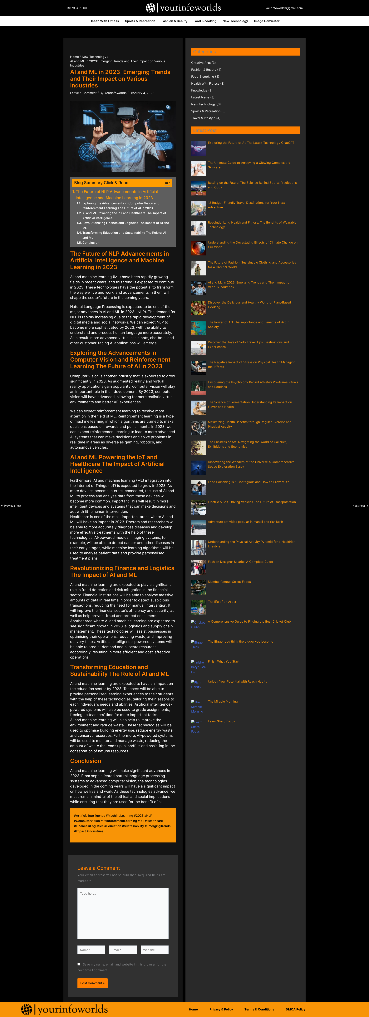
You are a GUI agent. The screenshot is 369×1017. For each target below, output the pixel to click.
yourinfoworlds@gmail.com (284, 8)
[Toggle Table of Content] (165, 182)
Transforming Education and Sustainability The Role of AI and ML (124, 235)
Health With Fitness (104, 21)
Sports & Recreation (140, 21)
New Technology (235, 21)
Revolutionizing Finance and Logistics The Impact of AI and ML (125, 225)
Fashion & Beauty (174, 21)
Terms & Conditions (259, 1009)
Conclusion (90, 242)
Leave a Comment (83, 93)
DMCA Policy (295, 1009)
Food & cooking (205, 21)
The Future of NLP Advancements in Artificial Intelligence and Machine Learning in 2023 (117, 194)
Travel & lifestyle (203, 118)
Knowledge (199, 90)
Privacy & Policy (221, 1009)
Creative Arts (201, 63)
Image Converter (267, 21)
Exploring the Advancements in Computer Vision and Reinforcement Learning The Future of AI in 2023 (121, 205)
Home (193, 1009)
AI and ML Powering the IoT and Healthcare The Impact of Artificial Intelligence (124, 215)
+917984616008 (77, 8)
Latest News (200, 97)
